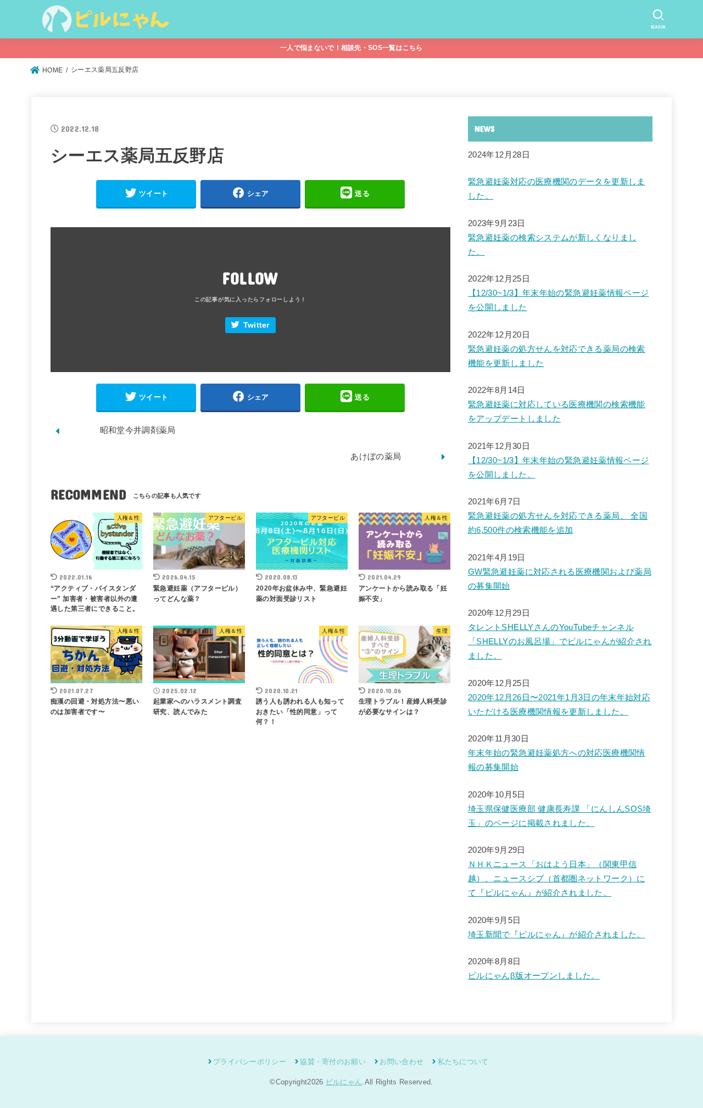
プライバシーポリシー (249, 1062)
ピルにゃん (344, 1082)
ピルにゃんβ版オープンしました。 (534, 975)
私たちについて (463, 1062)
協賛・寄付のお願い (333, 1062)
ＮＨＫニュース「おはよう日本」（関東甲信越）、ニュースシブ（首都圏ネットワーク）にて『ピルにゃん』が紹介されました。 (556, 878)
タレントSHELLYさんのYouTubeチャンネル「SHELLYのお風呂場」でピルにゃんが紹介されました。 (560, 641)
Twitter (256, 325)
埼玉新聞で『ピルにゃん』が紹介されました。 (556, 934)
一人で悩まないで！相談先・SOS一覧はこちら (351, 48)
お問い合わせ (401, 1062)
